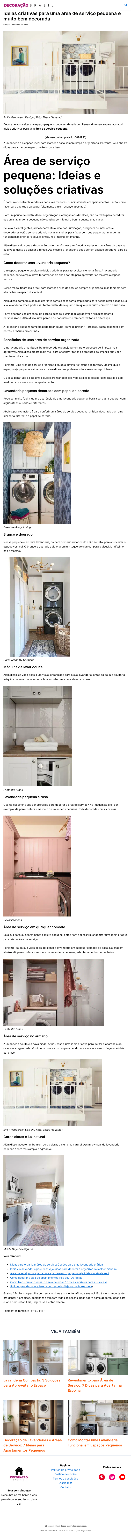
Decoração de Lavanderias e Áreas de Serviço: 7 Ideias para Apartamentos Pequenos (32, 1445)
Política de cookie (65, 1474)
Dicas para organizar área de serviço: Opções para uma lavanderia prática (56, 1264)
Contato (65, 1487)
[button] (126, 5)
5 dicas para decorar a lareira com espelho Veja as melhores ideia (51, 1286)
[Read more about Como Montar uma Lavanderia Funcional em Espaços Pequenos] (98, 1417)
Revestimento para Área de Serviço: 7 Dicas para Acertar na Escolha (95, 1385)
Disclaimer (65, 1482)
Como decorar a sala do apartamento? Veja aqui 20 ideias (46, 1277)
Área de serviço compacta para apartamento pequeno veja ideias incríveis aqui (59, 1273)
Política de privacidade (65, 1470)
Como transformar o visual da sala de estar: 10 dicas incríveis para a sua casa (58, 1282)
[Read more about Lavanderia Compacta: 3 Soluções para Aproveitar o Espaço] (33, 1357)
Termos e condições (65, 1478)
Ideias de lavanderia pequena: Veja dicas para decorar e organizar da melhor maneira (63, 1269)
